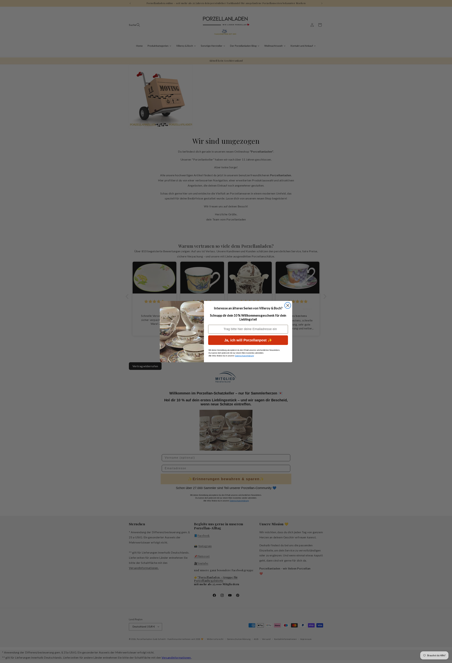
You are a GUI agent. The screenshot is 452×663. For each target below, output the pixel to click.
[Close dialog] (288, 305)
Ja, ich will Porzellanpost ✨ (248, 340)
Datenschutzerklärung (244, 356)
